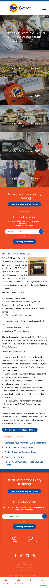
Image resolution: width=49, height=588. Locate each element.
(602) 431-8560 (30, 542)
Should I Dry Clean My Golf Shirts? (21, 447)
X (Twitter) (21, 555)
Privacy (25, 562)
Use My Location (25, 241)
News (33, 555)
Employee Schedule (24, 570)
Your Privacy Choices (24, 567)
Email (14, 542)
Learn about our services (24, 204)
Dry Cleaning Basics (14, 457)
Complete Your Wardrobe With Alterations (25, 442)
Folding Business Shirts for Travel (20, 452)
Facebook (15, 555)
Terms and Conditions (24, 565)
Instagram (27, 555)
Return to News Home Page (20, 430)
